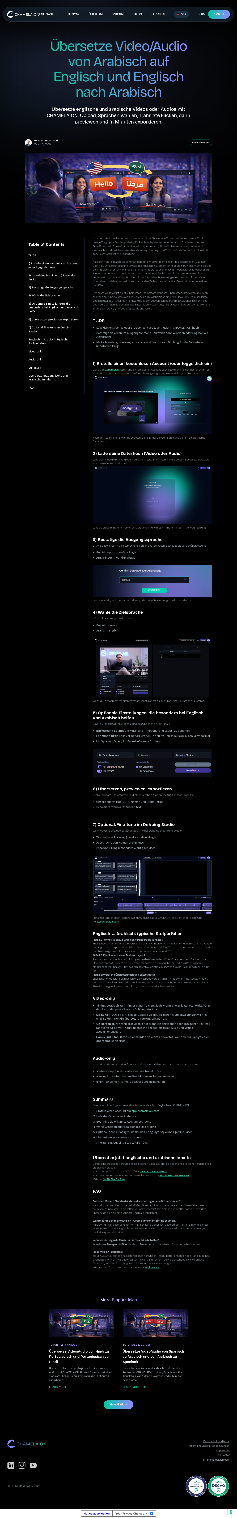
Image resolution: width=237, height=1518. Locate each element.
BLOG (138, 14)
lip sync (73, 14)
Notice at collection (97, 1513)
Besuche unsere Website (174, 1175)
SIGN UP (219, 14)
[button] (48, 14)
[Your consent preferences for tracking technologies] (231, 1512)
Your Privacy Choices (129, 1513)
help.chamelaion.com (106, 922)
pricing (119, 14)
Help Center (223, 1455)
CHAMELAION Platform (153, 1171)
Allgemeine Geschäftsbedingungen (209, 1446)
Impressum (223, 1450)
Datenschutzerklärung (216, 1441)
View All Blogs (118, 1404)
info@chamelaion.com (216, 1460)
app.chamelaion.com (114, 370)
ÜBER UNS (96, 14)
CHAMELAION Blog (114, 1179)
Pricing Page (152, 1267)
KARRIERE (158, 14)
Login (200, 14)
